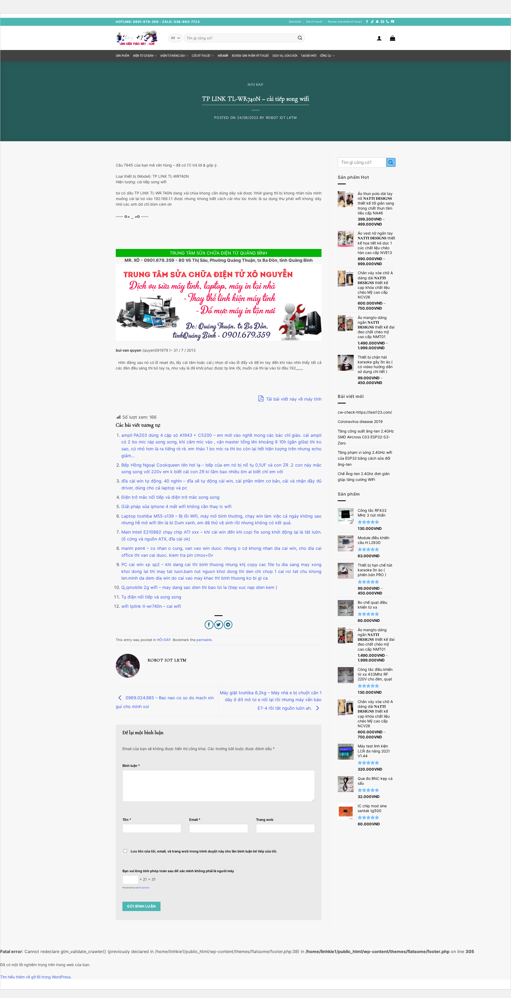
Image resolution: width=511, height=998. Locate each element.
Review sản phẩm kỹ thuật (345, 21)
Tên (126, 820)
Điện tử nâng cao (172, 55)
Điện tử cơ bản (143, 55)
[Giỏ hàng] (392, 38)
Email (194, 820)
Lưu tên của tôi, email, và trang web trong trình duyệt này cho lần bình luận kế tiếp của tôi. (204, 851)
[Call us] (387, 22)
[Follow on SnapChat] (377, 22)
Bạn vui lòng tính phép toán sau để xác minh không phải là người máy (178, 871)
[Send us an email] (382, 22)
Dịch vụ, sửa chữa (285, 55)
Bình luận (131, 766)
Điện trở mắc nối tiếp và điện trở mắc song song (170, 497)
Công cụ (325, 55)
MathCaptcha (142, 887)
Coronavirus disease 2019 (360, 421)
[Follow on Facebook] (367, 22)
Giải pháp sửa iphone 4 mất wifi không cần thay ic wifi (176, 506)
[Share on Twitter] (218, 624)
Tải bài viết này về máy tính (293, 399)
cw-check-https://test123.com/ (365, 412)
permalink (204, 640)
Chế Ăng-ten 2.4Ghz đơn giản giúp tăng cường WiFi (364, 476)
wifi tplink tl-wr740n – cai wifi (151, 606)
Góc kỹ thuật (314, 21)
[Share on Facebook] (209, 624)
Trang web (264, 820)
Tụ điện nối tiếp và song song (151, 597)
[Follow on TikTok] (372, 22)
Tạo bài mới (308, 55)
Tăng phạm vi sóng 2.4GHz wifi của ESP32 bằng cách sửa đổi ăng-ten (365, 458)
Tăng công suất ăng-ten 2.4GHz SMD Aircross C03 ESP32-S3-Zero (366, 437)
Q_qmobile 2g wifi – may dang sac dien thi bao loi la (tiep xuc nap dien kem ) (199, 587)
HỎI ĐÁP (223, 55)
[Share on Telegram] (228, 624)
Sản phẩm (295, 21)
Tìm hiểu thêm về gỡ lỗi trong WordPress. (36, 977)
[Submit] (299, 38)
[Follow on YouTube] (392, 22)
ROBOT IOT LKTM (281, 118)
